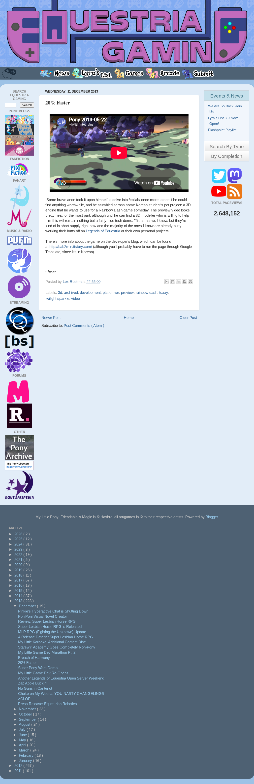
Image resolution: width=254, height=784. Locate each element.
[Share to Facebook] (184, 281)
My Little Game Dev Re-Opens (43, 673)
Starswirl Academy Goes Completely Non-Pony (56, 647)
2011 (18, 771)
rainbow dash (146, 292)
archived (71, 292)
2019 (18, 570)
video (75, 298)
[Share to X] (178, 281)
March (24, 750)
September (28, 719)
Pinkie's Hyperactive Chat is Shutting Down (53, 611)
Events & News (226, 96)
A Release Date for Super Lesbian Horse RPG (55, 637)
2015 (18, 590)
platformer (111, 292)
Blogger (212, 517)
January (26, 760)
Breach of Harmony (34, 657)
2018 (18, 575)
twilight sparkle (57, 298)
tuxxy (163, 292)
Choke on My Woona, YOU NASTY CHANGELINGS (61, 693)
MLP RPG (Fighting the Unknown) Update (52, 632)
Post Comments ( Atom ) (84, 325)
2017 (18, 580)
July (23, 729)
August (25, 724)
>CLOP (24, 699)
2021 (18, 559)
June (23, 735)
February (26, 755)
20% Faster (27, 662)
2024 (18, 544)
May (23, 740)
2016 (18, 585)
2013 (18, 601)
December (28, 606)
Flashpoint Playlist (222, 130)
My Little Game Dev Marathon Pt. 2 (46, 652)
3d (60, 292)
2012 (18, 765)
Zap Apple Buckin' (32, 683)
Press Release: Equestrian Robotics (47, 704)
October (26, 714)
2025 (18, 539)
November (28, 709)
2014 (18, 596)
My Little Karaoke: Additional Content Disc (52, 642)
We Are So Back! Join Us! (225, 109)
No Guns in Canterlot (35, 688)
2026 (18, 534)
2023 (18, 549)
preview (127, 292)
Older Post (188, 317)
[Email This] (166, 281)
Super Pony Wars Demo (38, 668)
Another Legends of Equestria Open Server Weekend (61, 678)
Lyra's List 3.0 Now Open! (223, 121)
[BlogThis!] (172, 281)
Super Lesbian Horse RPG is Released (50, 626)
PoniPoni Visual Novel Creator (42, 616)
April (23, 745)
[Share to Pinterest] (190, 281)
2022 (18, 554)
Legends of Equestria (103, 231)
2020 (18, 565)
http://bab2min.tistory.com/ (70, 246)
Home (129, 317)
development (90, 292)
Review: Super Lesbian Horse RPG (47, 621)
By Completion (226, 156)
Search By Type (227, 146)
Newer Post (51, 317)
